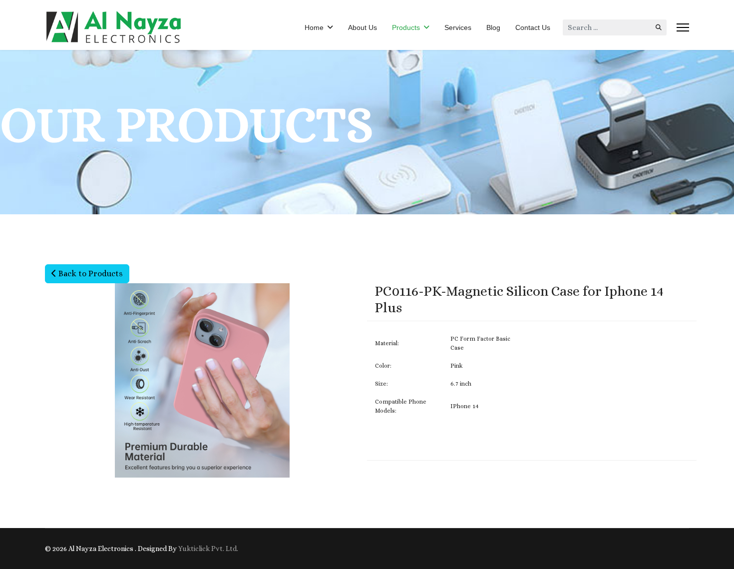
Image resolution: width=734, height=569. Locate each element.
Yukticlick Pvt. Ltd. (208, 549)
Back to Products (89, 273)
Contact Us (532, 27)
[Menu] (683, 27)
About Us (362, 27)
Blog (493, 27)
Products (406, 27)
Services (457, 27)
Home (314, 27)
